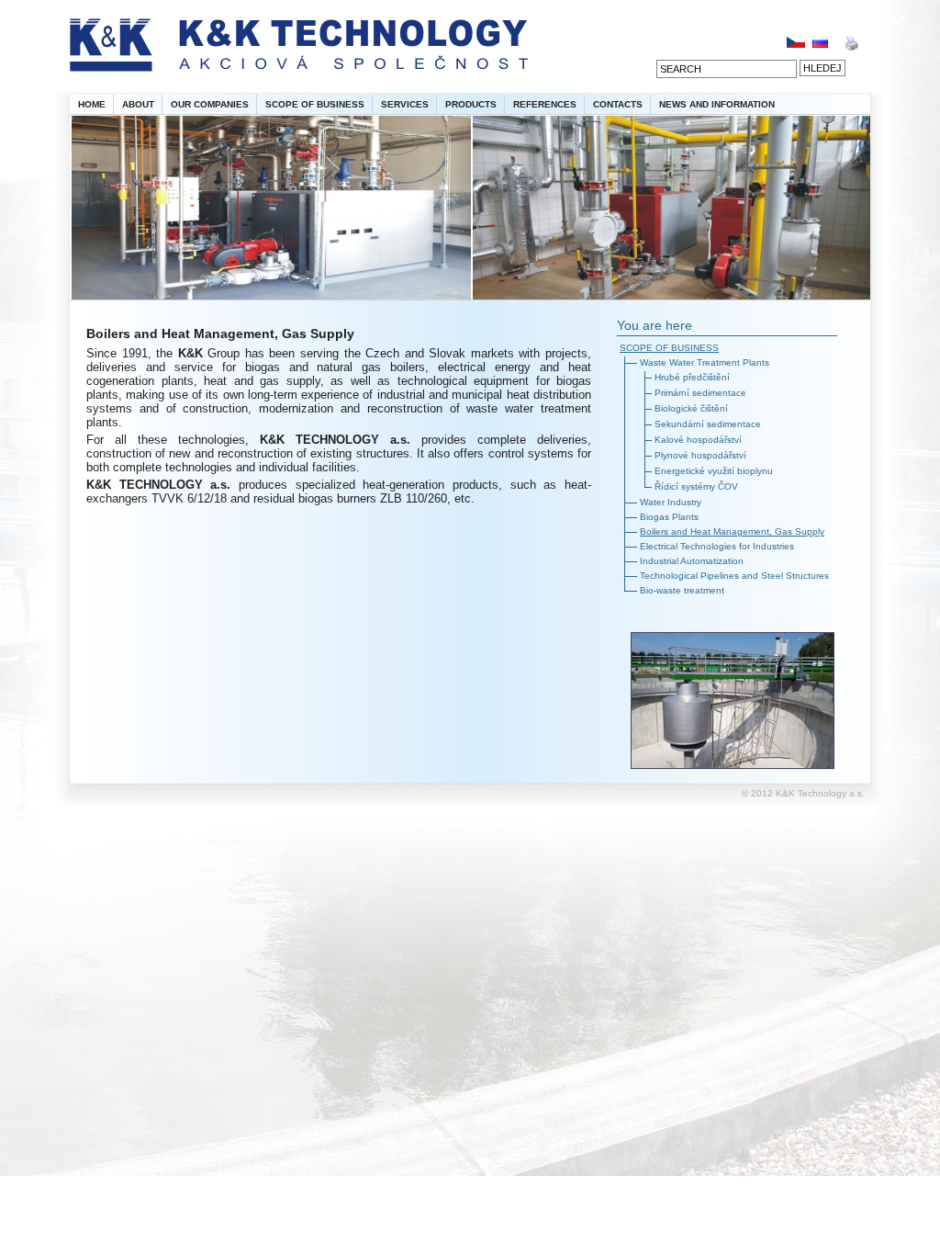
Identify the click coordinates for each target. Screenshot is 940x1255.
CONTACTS (618, 104)
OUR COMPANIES (210, 104)
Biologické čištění (691, 408)
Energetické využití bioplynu (714, 471)
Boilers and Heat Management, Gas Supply (732, 531)
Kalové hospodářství (698, 440)
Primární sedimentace (700, 393)
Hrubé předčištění (692, 377)
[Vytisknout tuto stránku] (851, 47)
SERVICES (405, 104)
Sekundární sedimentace (708, 424)
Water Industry (670, 502)
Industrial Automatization (692, 561)
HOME (92, 104)
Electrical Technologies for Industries (717, 546)
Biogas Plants (669, 517)
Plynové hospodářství (700, 455)
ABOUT (138, 104)
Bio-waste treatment (682, 590)
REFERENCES (544, 104)
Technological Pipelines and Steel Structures (734, 576)
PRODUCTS (471, 104)
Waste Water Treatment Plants (704, 362)
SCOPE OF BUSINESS (314, 104)
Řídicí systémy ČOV (696, 486)
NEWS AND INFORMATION (717, 104)
